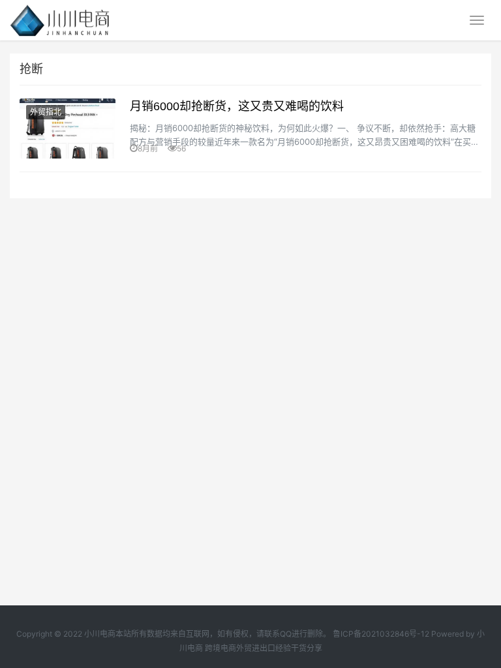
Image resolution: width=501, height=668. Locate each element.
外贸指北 (45, 112)
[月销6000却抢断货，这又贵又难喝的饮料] (67, 129)
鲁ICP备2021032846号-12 (381, 634)
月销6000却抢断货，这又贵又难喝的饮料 (237, 106)
